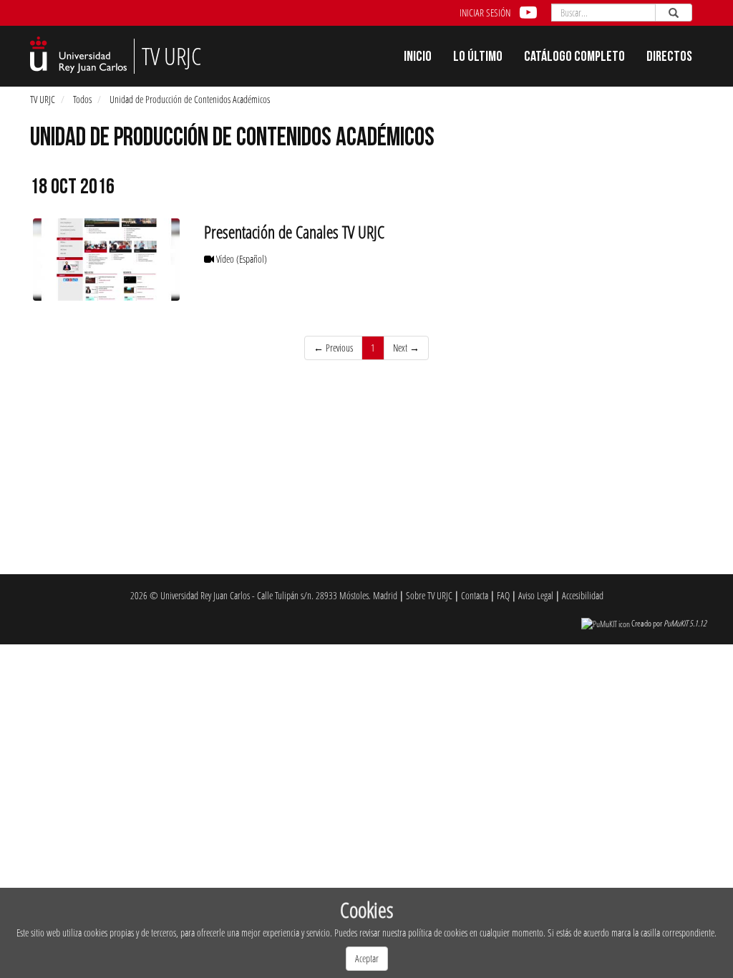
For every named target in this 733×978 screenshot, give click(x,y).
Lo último (478, 58)
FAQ (503, 595)
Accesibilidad (582, 595)
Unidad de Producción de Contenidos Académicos (190, 99)
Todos (82, 99)
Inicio (418, 58)
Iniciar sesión (485, 12)
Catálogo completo (574, 58)
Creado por (669, 623)
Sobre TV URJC (429, 595)
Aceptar (367, 958)
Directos (669, 58)
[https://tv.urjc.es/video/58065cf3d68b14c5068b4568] (106, 259)
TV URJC (42, 99)
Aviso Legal (535, 595)
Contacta (474, 595)
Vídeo (240, 259)
